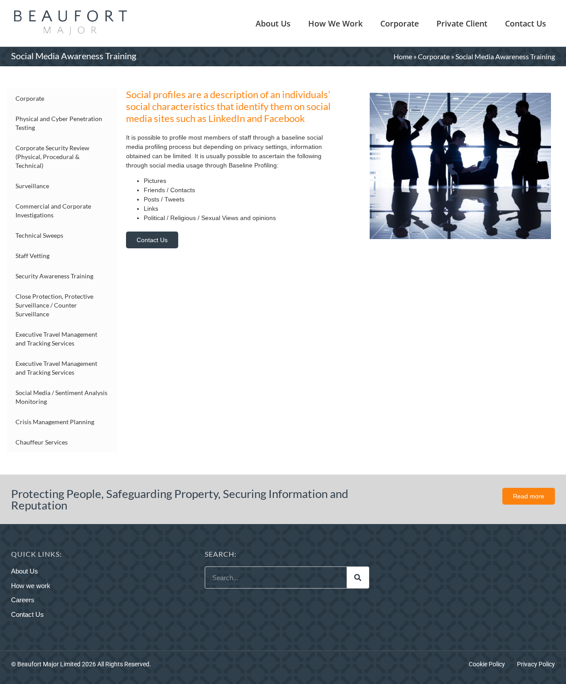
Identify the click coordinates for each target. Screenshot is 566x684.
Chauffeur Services (41, 442)
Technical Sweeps (39, 235)
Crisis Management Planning (54, 422)
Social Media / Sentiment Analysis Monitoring (61, 397)
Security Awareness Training (54, 276)
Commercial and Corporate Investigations (53, 210)
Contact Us (525, 23)
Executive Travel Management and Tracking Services (56, 339)
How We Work (335, 23)
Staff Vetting (32, 255)
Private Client (461, 23)
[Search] (358, 577)
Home (403, 56)
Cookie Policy (487, 664)
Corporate (399, 23)
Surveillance (32, 186)
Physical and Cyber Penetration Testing (58, 123)
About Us (273, 23)
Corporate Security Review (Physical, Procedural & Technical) (52, 156)
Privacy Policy (536, 664)
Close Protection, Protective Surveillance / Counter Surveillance (54, 305)
